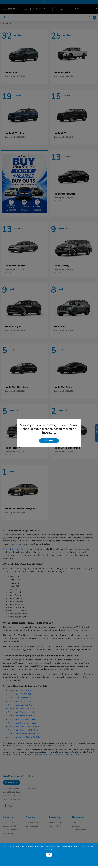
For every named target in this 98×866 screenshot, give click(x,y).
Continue (49, 440)
